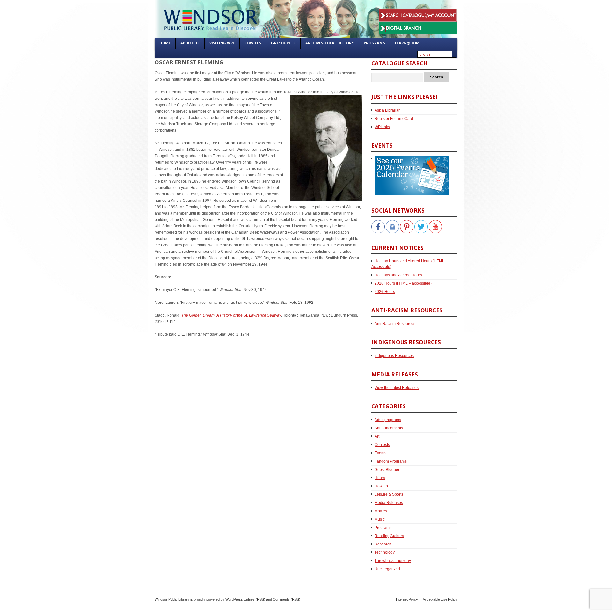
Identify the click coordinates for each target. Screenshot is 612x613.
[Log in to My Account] (418, 12)
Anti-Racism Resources (395, 323)
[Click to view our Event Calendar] (410, 159)
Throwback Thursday (393, 560)
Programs (383, 527)
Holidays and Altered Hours (398, 275)
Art (377, 436)
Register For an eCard (394, 118)
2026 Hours (385, 291)
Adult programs (388, 420)
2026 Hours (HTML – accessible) (403, 283)
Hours (380, 478)
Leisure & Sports (389, 494)
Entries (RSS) (254, 599)
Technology (385, 552)
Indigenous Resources (394, 356)
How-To (381, 486)
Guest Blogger (387, 469)
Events (380, 453)
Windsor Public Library (172, 599)
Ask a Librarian (388, 110)
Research (383, 544)
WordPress (234, 599)
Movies (381, 511)
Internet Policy (407, 599)
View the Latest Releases (397, 387)
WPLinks (382, 127)
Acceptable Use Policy (440, 599)
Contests (382, 444)
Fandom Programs (391, 461)
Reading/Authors (389, 536)
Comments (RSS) (286, 599)
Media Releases (389, 502)
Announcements (389, 428)
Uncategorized (387, 569)
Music (380, 519)
